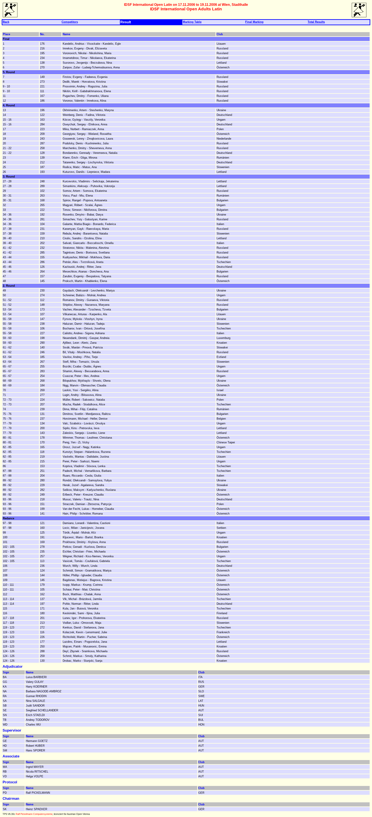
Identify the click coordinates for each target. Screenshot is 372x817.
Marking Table (192, 22)
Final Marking (254, 22)
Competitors (70, 22)
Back (6, 22)
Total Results (316, 22)
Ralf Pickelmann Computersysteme (34, 814)
